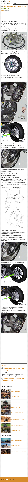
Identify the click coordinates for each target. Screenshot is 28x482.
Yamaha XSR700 (15, 430)
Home (1, 3)
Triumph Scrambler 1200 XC (18, 451)
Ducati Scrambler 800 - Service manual (14, 6)
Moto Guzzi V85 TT (15, 407)
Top (5, 3)
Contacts (9, 3)
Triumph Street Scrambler (17, 425)
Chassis (2, 10)
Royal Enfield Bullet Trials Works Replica (13, 414)
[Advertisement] (14, 15)
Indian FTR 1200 (15, 402)
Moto (5, 1)
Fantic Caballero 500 (16, 396)
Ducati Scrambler (15, 391)
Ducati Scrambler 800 (16, 440)
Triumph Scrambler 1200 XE (18, 419)
